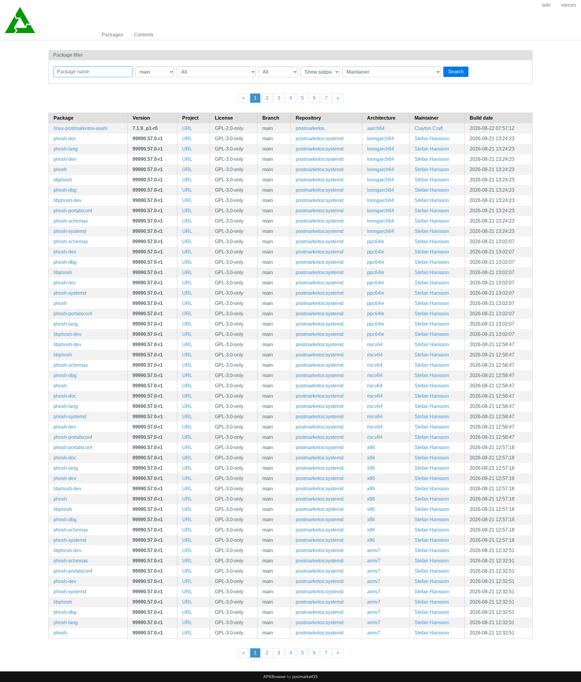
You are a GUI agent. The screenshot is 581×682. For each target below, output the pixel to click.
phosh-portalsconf (73, 210)
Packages (112, 34)
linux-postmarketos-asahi (80, 128)
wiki (546, 5)
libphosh (63, 179)
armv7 (373, 550)
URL (187, 128)
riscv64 (374, 344)
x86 (371, 447)
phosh (60, 169)
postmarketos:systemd (319, 138)
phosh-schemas (71, 220)
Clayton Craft (429, 128)
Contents (143, 34)
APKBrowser (274, 676)
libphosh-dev (67, 200)
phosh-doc (65, 138)
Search (456, 71)
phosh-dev (65, 159)
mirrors (568, 5)
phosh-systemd (70, 231)
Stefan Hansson (432, 138)
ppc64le (375, 241)
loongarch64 (380, 138)
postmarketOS (305, 676)
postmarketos (310, 128)
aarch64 (376, 128)
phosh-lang (66, 148)
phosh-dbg (65, 190)
